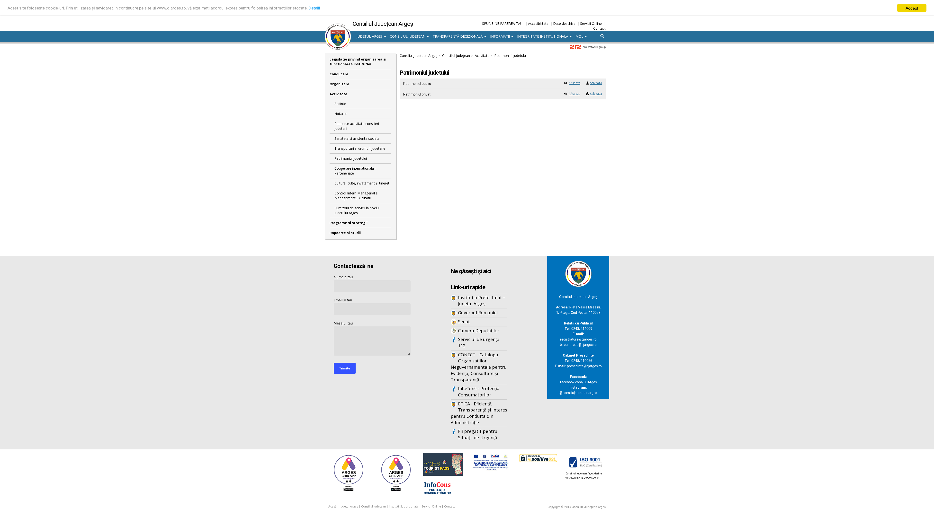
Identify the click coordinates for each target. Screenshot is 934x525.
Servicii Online (591, 23)
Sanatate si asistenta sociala (356, 138)
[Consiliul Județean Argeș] (338, 26)
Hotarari (340, 113)
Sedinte (340, 103)
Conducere (339, 74)
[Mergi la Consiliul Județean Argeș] (578, 273)
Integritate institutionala (543, 36)
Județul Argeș (370, 36)
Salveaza (596, 83)
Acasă (332, 506)
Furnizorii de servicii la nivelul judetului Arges (356, 210)
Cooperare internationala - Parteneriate (355, 170)
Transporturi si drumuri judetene (359, 148)
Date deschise (564, 23)
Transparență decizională (458, 36)
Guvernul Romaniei (478, 312)
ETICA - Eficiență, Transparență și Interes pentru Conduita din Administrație (479, 413)
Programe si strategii (349, 222)
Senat (464, 321)
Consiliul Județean (408, 36)
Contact (599, 28)
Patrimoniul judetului (350, 158)
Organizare (339, 84)
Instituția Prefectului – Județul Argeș (481, 301)
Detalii (314, 8)
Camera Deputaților (478, 330)
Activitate (338, 94)
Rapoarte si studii (345, 232)
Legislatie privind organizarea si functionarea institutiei (358, 61)
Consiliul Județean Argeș (418, 55)
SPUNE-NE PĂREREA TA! (501, 23)
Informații (500, 36)
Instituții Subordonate (404, 506)
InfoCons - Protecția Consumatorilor (478, 391)
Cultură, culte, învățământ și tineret (361, 183)
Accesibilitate (538, 23)
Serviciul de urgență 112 (478, 342)
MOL (579, 36)
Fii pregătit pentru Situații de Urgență (477, 434)
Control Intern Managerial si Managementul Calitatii (356, 195)
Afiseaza (574, 83)
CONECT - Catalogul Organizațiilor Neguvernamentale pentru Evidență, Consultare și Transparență (479, 367)
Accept (912, 8)
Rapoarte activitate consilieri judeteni (356, 126)
